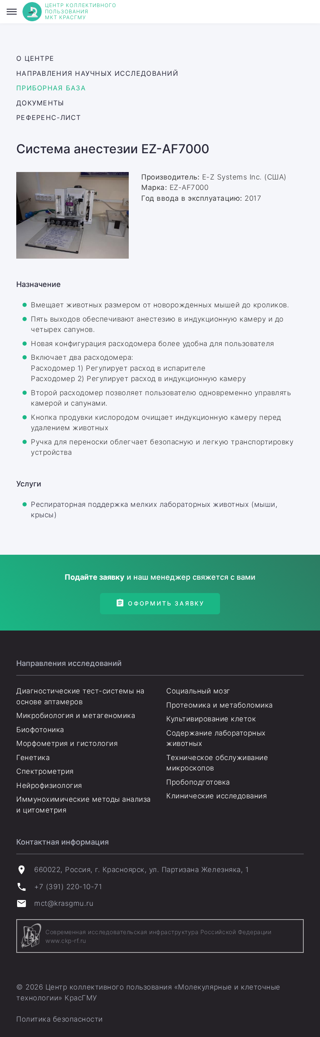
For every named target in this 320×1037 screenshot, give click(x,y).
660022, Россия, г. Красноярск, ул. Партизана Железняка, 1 (141, 869)
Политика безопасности (59, 1019)
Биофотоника (40, 729)
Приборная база (51, 88)
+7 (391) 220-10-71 (68, 886)
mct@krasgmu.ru (63, 903)
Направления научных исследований (97, 73)
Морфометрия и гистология (67, 743)
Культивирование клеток (211, 719)
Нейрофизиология (49, 785)
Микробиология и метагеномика (75, 715)
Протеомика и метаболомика (219, 705)
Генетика (33, 757)
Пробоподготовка (198, 782)
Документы (40, 103)
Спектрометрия (45, 771)
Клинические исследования (216, 796)
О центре (35, 58)
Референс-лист (48, 117)
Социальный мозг (198, 691)
